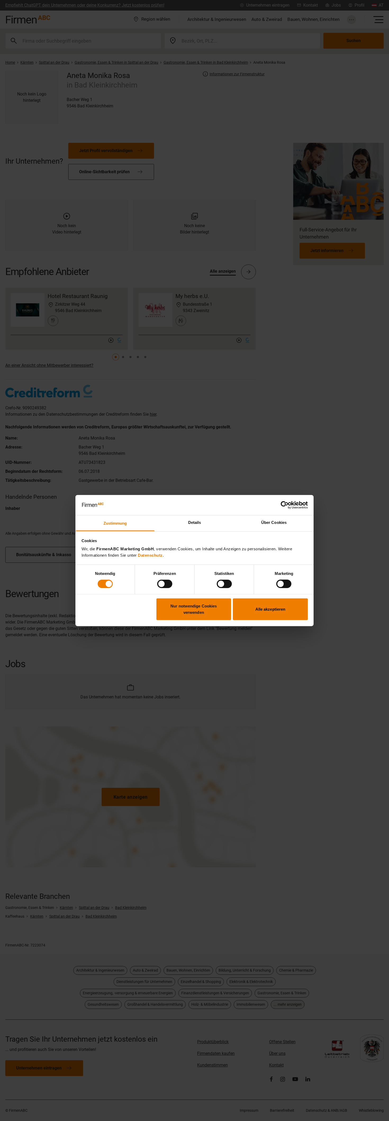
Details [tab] (194, 522)
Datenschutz (150, 555)
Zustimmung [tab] (115, 523)
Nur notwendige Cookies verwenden (193, 608)
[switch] (164, 584)
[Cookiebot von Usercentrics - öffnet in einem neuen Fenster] (284, 505)
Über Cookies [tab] (274, 522)
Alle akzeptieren (270, 609)
